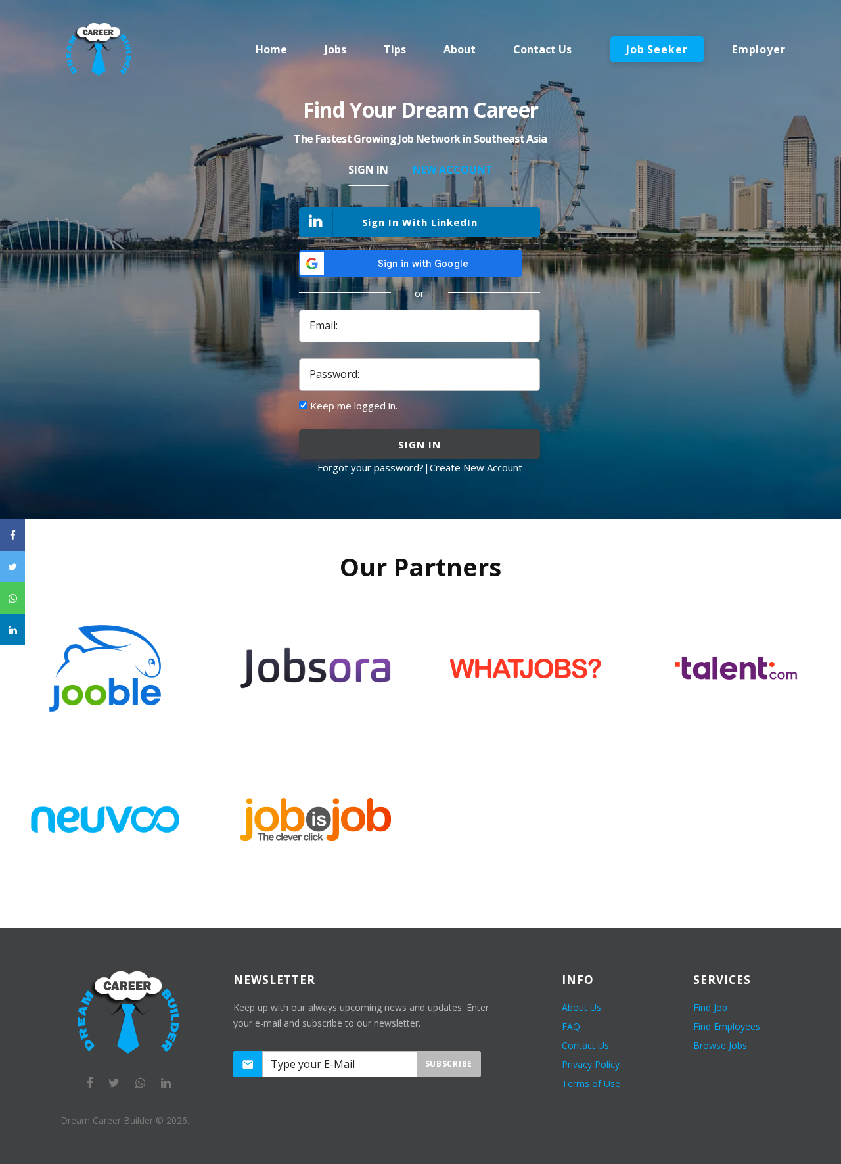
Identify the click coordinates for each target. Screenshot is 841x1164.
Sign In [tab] (368, 169)
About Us (581, 1007)
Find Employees (726, 1026)
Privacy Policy (591, 1064)
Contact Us (585, 1045)
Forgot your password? (370, 467)
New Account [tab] (453, 169)
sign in (419, 444)
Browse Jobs (720, 1045)
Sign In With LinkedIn (420, 222)
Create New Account (476, 467)
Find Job (710, 1007)
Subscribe (448, 1063)
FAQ (571, 1026)
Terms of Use (591, 1083)
